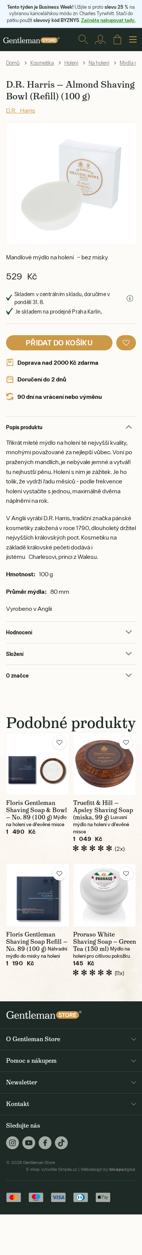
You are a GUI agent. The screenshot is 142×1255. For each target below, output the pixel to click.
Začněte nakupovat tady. (108, 20)
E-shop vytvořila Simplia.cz (51, 1169)
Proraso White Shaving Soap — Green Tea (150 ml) (104, 941)
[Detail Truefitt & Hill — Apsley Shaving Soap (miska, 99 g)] (104, 764)
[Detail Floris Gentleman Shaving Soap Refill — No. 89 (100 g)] (37, 895)
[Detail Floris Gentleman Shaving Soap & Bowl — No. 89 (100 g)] (37, 764)
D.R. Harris (20, 110)
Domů (13, 63)
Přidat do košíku (59, 342)
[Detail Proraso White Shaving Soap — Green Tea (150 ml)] (104, 895)
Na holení (99, 63)
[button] (126, 342)
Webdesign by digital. (108, 1169)
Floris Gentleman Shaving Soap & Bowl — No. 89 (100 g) (36, 810)
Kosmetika (42, 63)
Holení (71, 63)
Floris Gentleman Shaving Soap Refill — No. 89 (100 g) (36, 941)
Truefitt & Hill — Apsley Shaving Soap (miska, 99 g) (103, 810)
